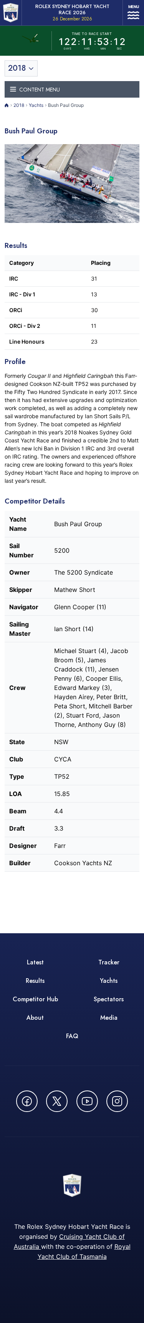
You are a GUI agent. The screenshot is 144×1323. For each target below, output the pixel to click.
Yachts (36, 105)
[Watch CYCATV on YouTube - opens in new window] (87, 1101)
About (35, 1017)
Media (109, 1017)
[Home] (7, 105)
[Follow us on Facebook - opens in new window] (27, 1101)
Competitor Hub (35, 999)
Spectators (109, 999)
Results (35, 980)
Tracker (108, 962)
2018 (18, 105)
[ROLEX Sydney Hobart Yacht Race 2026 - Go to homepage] (10, 12)
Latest (35, 962)
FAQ (72, 1036)
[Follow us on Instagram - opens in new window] (117, 1101)
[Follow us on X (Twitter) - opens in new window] (57, 1101)
